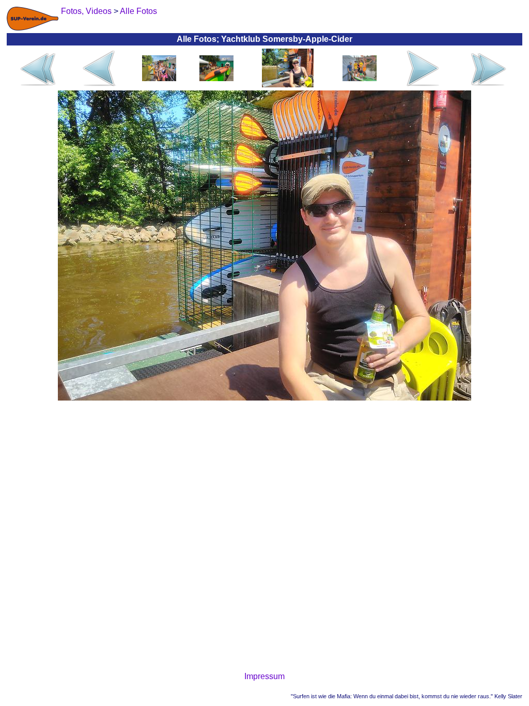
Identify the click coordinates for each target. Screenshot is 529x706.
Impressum (264, 676)
